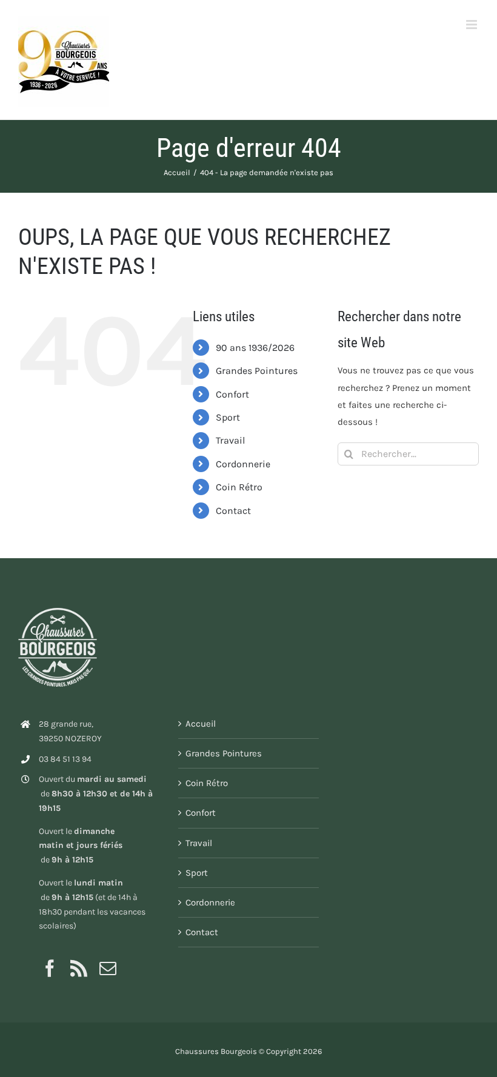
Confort (232, 394)
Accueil (200, 723)
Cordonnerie (243, 464)
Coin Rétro (239, 487)
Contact (233, 510)
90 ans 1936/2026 (255, 347)
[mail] (107, 968)
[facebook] (49, 968)
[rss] (78, 968)
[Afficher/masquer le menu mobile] (472, 24)
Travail (230, 440)
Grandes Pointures (257, 370)
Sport (228, 417)
